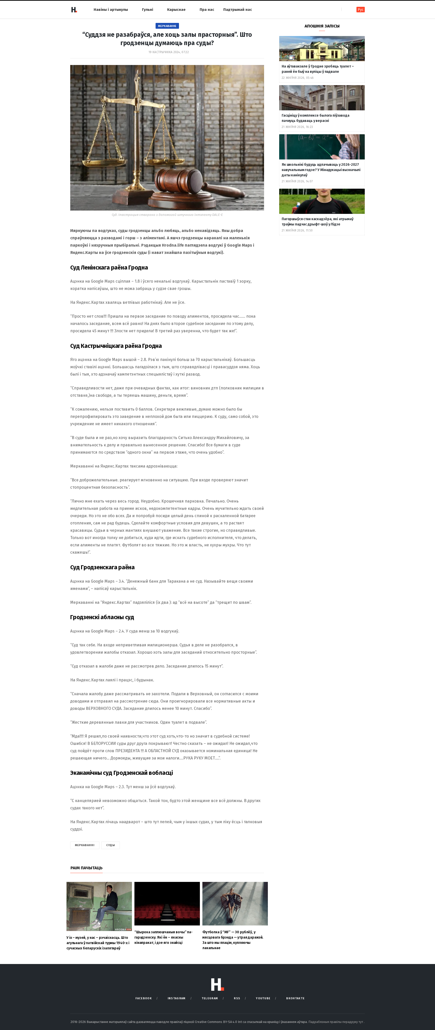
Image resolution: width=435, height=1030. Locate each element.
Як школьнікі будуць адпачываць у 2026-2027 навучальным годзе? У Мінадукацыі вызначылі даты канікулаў (321, 169)
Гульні (147, 9)
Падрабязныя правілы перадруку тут (336, 1022)
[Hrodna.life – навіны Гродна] (74, 9)
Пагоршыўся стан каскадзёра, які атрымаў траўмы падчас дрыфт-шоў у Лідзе (317, 221)
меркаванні (85, 845)
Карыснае (176, 9)
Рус (361, 10)
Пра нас (207, 9)
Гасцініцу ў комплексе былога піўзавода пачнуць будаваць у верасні (315, 118)
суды (110, 845)
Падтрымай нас (237, 9)
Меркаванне (167, 26)
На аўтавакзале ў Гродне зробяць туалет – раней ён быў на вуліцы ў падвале (318, 69)
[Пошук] (345, 9)
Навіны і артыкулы (111, 9)
